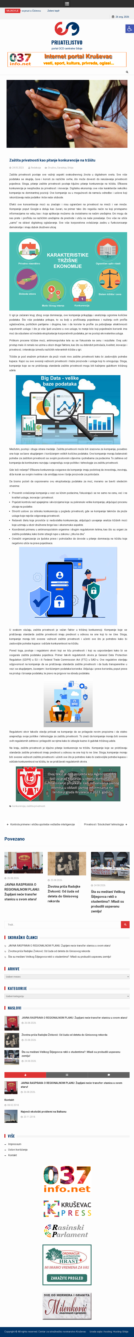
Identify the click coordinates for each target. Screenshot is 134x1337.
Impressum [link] (14, 1144)
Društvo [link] (52, 167)
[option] (40, 11)
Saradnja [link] (62, 167)
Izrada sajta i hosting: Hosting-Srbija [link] (109, 1331)
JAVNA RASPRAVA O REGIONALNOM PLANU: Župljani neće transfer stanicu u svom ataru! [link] (59, 945)
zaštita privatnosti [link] (35, 806)
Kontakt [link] (9, 1099)
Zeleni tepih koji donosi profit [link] (39, 10)
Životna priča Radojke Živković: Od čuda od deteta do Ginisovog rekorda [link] (49, 951)
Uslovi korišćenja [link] (17, 1149)
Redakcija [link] (36, 167)
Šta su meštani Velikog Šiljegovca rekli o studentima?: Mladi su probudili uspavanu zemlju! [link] (108, 901)
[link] (130, 28)
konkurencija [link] (18, 806)
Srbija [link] (70, 167)
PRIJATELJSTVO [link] (67, 42)
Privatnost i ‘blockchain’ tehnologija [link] (104, 824)
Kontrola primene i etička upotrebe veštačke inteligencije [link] (42, 824)
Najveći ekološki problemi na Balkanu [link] (43, 1111)
